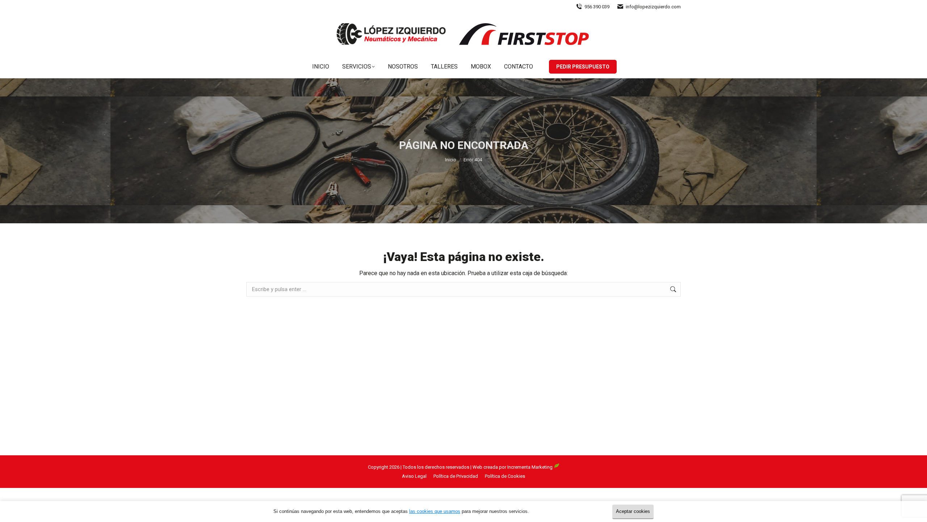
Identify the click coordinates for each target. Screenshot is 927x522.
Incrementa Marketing (530, 467)
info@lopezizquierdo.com (653, 6)
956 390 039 (596, 6)
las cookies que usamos (434, 511)
